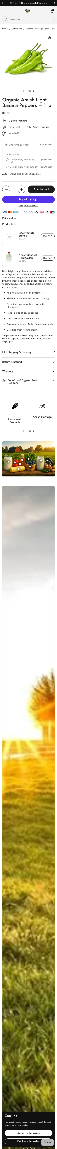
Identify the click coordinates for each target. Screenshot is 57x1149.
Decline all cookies (28, 1141)
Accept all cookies (28, 1133)
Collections (17, 28)
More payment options (28, 206)
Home (5, 28)
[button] (52, 11)
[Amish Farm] (27, 11)
